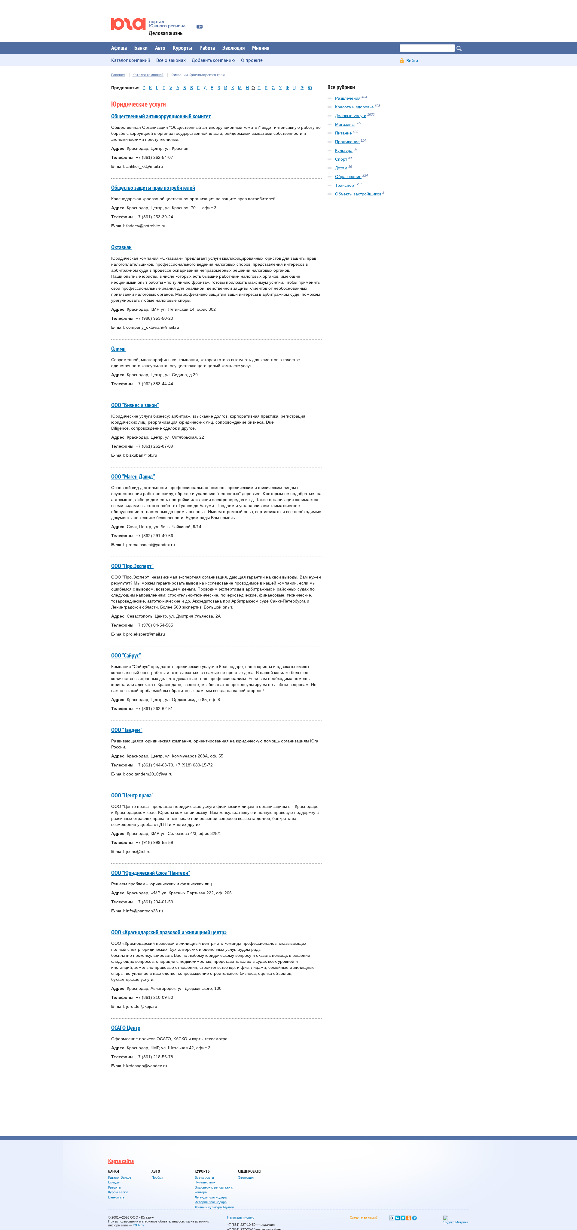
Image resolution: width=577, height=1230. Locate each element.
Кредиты (114, 1187)
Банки (141, 48)
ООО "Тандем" (126, 730)
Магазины (345, 124)
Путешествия (205, 1182)
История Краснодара (211, 1202)
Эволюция (233, 48)
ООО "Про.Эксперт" (132, 566)
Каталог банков (119, 1177)
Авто (160, 48)
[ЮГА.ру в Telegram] (414, 1218)
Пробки (157, 1177)
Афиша (119, 48)
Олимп (118, 349)
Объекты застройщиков (358, 194)
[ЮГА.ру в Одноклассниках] (408, 1218)
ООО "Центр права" (132, 795)
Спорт (341, 159)
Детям (341, 167)
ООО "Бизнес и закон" (135, 405)
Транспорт (345, 185)
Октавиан (121, 247)
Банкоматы (116, 1197)
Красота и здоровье (354, 106)
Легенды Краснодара (211, 1197)
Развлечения (348, 98)
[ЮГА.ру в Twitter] (403, 1218)
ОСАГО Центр (125, 1028)
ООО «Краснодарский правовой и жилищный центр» (169, 932)
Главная (118, 75)
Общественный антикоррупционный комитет (161, 116)
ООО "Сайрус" (126, 655)
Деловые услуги (350, 115)
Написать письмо (240, 1217)
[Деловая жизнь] (152, 24)
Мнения (260, 48)
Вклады (114, 1182)
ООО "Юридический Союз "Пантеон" (150, 873)
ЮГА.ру (138, 1225)
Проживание (347, 141)
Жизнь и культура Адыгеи (214, 1207)
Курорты (182, 48)
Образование (348, 176)
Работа (207, 48)
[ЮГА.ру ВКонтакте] (391, 1218)
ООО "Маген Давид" (133, 476)
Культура (344, 150)
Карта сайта (121, 1161)
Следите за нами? (363, 1217)
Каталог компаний (148, 75)
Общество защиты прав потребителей (153, 188)
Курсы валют (118, 1192)
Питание (343, 133)
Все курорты (204, 1177)
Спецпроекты (249, 1171)
